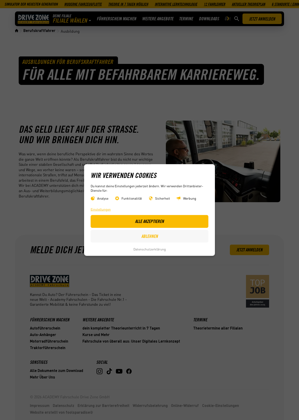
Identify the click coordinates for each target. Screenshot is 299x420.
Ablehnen (149, 236)
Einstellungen (101, 209)
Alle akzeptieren (149, 221)
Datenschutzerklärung (149, 249)
